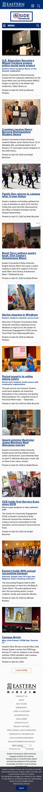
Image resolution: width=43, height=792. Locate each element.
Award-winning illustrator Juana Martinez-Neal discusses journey (18, 443)
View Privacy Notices (21, 783)
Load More (22, 670)
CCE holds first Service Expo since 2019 (20, 505)
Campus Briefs (20, 640)
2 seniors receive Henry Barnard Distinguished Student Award (17, 132)
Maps (21, 700)
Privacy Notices (21, 726)
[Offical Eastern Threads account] (21, 692)
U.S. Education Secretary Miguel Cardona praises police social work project (19, 65)
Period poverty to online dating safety (20, 380)
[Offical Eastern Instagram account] (13, 692)
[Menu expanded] (32, 6)
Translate (29, 749)
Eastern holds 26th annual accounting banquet (19, 575)
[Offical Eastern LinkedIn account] (17, 692)
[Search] (38, 25)
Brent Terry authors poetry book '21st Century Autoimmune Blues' (19, 256)
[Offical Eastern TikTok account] (25, 692)
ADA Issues (21, 704)
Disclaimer (21, 719)
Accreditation (21, 715)
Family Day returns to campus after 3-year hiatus (21, 195)
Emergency (21, 708)
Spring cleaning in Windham (20, 316)
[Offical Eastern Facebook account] (8, 692)
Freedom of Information (21, 734)
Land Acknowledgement (21, 738)
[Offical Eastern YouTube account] (34, 692)
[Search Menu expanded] (39, 6)
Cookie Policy (21, 723)
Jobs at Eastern (21, 711)
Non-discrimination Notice (21, 742)
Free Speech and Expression (21, 730)
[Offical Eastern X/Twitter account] (30, 692)
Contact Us (21, 696)
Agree (21, 788)
